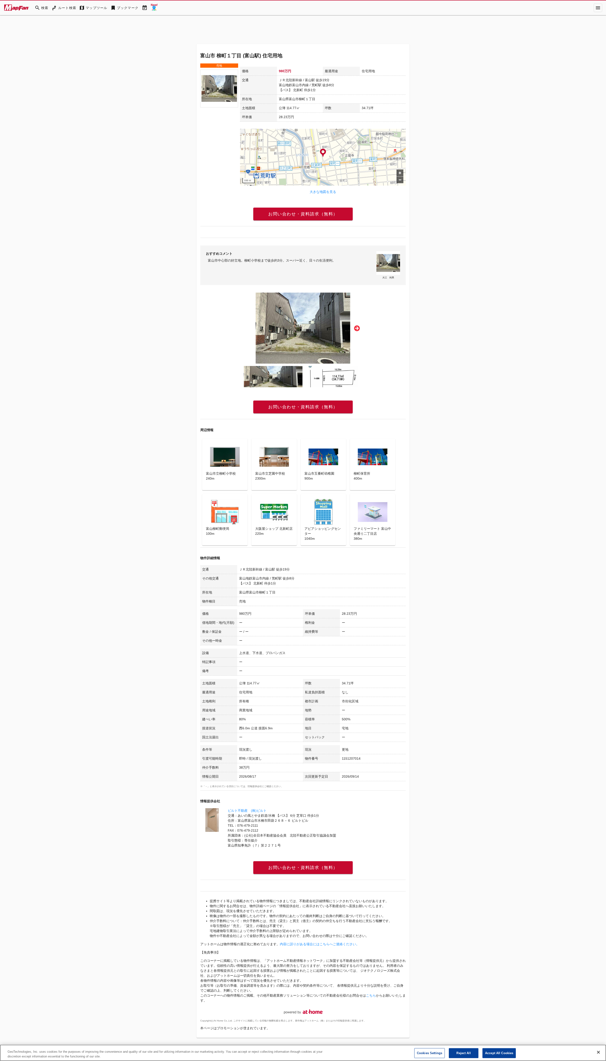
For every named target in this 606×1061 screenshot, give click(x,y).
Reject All (463, 1053)
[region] (323, 157)
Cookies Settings (429, 1053)
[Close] (598, 1052)
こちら (371, 995)
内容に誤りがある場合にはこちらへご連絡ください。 (319, 944)
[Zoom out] (400, 179)
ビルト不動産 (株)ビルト (247, 810)
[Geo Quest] (154, 8)
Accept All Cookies (499, 1053)
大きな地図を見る (323, 192)
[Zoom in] (400, 172)
